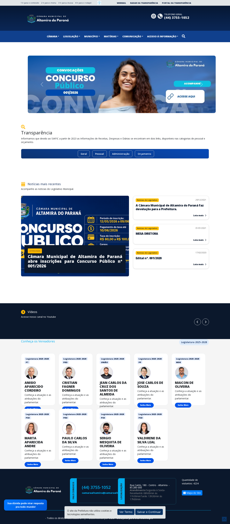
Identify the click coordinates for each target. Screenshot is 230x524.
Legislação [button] (70, 36)
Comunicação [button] (131, 36)
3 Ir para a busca (65, 3)
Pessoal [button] (99, 153)
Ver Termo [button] (126, 512)
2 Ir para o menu (48, 3)
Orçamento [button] (144, 153)
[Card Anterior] (205, 322)
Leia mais (198, 215)
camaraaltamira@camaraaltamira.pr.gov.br (110, 492)
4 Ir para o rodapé (83, 3)
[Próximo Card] (197, 322)
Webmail (121, 3)
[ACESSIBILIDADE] (99, 3)
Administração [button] (120, 153)
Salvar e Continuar (149, 512)
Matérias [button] (110, 36)
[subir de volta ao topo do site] (224, 519)
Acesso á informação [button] (161, 36)
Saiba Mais (145, 405)
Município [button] (91, 36)
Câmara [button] (52, 36)
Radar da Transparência (144, 3)
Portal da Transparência (176, 3)
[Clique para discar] (161, 15)
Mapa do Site (193, 492)
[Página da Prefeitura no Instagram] (154, 15)
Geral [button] (84, 153)
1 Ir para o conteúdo (30, 3)
